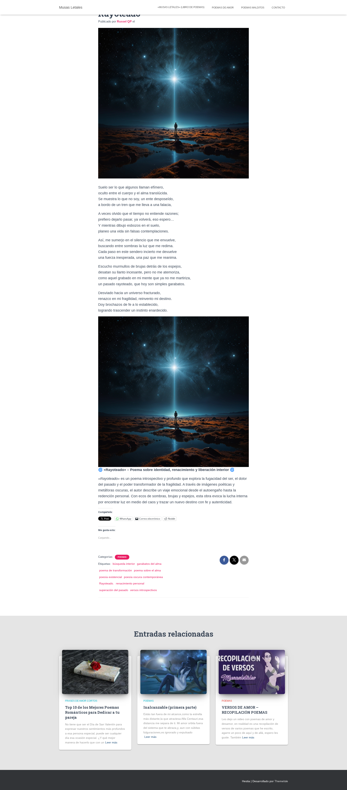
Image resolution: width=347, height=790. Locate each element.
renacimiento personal (130, 583)
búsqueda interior (124, 563)
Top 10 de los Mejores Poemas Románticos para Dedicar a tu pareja (92, 712)
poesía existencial (110, 577)
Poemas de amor (222, 7)
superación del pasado (113, 590)
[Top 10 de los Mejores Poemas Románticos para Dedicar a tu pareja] (95, 671)
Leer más (111, 742)
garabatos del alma (149, 563)
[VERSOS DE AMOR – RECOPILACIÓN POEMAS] (252, 671)
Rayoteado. (106, 583)
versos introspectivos (143, 590)
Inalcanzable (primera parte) (169, 707)
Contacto (278, 7)
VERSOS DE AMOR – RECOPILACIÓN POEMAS (244, 710)
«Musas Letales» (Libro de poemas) (181, 7)
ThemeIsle (281, 781)
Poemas (122, 557)
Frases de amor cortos (81, 700)
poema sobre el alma (147, 570)
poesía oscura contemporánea (143, 577)
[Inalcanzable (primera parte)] (173, 671)
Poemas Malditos (252, 7)
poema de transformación (115, 570)
